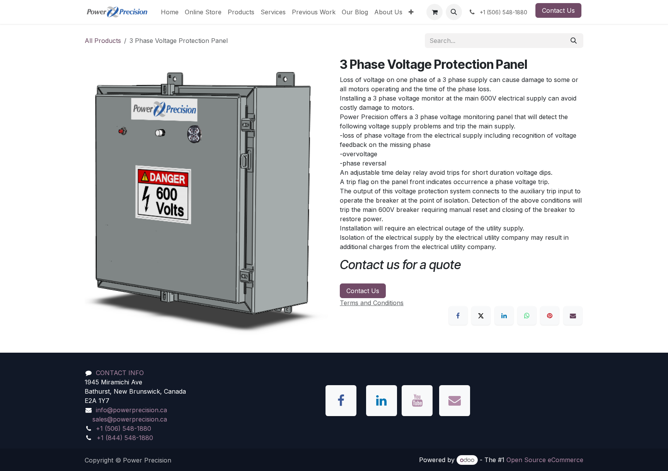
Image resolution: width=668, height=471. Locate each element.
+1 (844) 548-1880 (125, 438)
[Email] (573, 315)
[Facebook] (458, 315)
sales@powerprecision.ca (129, 419)
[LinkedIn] (504, 315)
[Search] (573, 40)
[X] (481, 315)
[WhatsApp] (527, 315)
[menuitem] (170, 12)
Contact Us (558, 10)
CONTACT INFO (120, 373)
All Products (103, 40)
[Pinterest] (549, 315)
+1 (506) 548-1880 (123, 428)
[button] (454, 12)
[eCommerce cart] (434, 12)
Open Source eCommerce (544, 460)
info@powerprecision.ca (131, 410)
